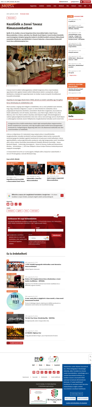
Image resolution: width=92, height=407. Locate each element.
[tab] (70, 16)
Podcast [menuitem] (73, 6)
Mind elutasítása (70, 398)
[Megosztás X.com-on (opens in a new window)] (20, 204)
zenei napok (34, 210)
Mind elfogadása (83, 398)
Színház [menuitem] (49, 6)
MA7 (33, 365)
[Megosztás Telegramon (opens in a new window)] (16, 204)
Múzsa (48, 365)
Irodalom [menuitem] (41, 6)
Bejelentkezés (64, 1)
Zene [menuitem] (55, 6)
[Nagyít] (91, 357)
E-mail (37, 228)
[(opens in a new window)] (34, 372)
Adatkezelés (44, 377)
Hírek (40, 365)
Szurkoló (57, 365)
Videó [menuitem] (79, 6)
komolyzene (11, 210)
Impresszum (26, 377)
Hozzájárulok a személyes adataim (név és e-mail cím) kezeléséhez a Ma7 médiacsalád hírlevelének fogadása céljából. (18, 239)
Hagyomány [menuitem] (33, 6)
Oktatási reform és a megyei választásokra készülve (75, 89)
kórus (26, 210)
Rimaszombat (11, 18)
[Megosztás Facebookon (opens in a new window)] (12, 204)
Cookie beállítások (55, 377)
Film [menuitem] (68, 6)
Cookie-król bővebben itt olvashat (76, 403)
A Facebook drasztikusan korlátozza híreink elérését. (22, 221)
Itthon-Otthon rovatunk (75, 119)
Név (9, 228)
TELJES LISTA (72, 75)
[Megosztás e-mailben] (8, 204)
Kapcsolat (35, 377)
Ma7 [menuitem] (85, 6)
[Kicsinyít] (91, 360)
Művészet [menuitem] (61, 6)
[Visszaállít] (91, 364)
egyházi (19, 210)
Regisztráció (75, 1)
